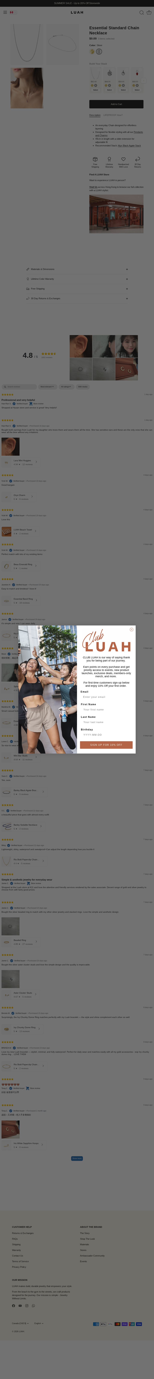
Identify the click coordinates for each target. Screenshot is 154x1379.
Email (84, 691)
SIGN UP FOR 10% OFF (106, 745)
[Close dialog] (131, 629)
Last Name (88, 717)
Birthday (87, 729)
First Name (88, 704)
